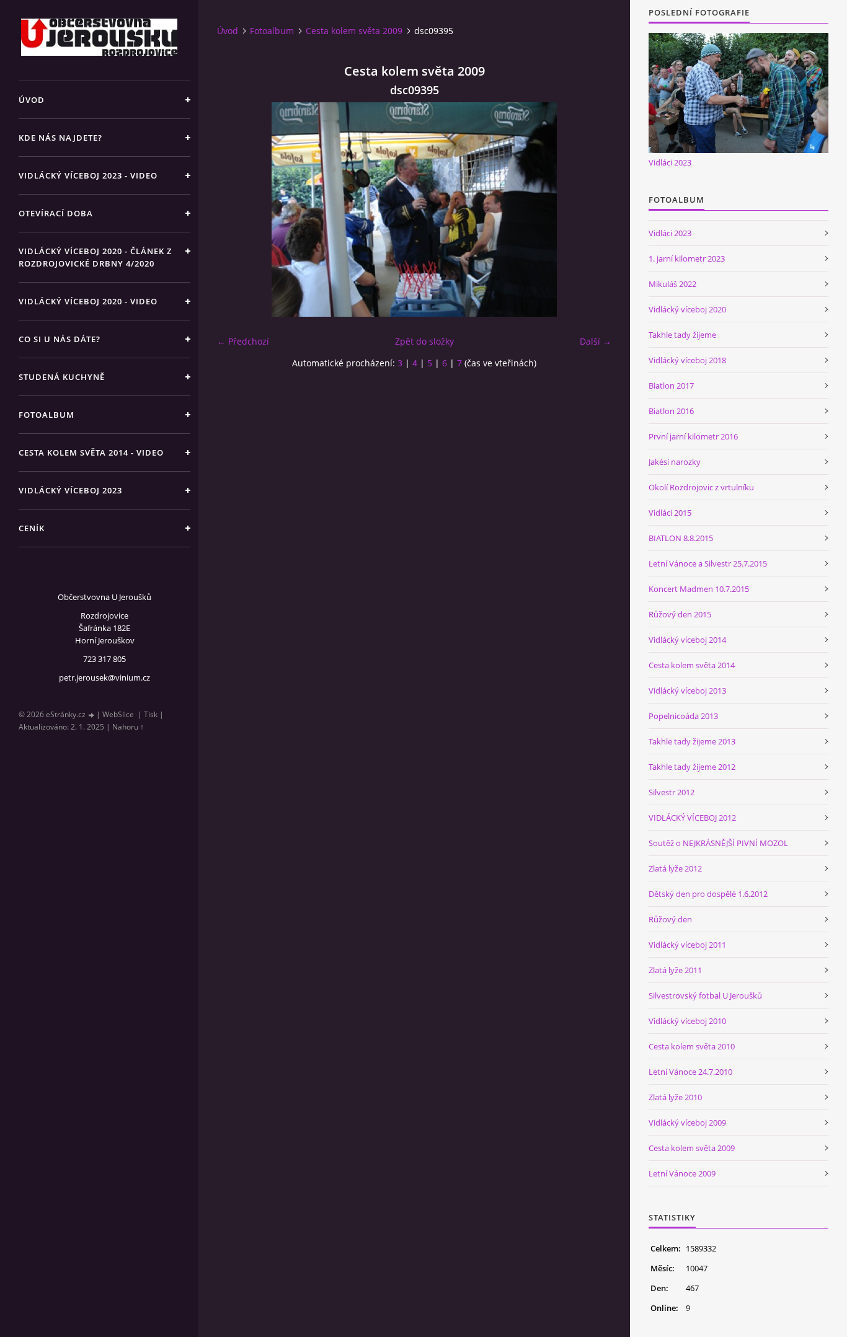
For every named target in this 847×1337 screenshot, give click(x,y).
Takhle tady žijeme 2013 (692, 741)
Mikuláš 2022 (672, 283)
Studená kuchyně (62, 376)
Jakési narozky (675, 461)
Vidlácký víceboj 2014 (687, 639)
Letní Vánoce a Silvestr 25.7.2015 (708, 563)
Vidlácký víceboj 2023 (70, 490)
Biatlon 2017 (671, 385)
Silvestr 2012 (671, 792)
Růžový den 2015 (680, 614)
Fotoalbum (46, 414)
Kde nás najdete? (60, 137)
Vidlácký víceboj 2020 (687, 309)
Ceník (32, 528)
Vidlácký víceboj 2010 (687, 1020)
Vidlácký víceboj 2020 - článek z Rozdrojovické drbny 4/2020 (95, 257)
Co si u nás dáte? (59, 339)
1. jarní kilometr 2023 (687, 258)
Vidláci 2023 (670, 162)
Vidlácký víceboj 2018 (687, 360)
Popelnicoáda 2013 (683, 715)
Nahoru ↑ (128, 726)
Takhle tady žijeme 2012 (692, 766)
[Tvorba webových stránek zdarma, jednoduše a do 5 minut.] (91, 715)
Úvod (32, 99)
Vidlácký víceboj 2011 (687, 944)
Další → (595, 341)
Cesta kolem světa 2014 (692, 665)
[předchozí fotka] (237, 209)
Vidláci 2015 (670, 512)
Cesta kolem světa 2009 (354, 31)
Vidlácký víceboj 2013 (687, 690)
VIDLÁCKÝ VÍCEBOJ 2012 (692, 817)
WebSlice (118, 714)
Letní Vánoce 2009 (682, 1173)
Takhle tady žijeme (682, 334)
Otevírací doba (56, 213)
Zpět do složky (424, 341)
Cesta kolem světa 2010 (692, 1046)
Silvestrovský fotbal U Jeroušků (705, 995)
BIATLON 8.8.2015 (681, 538)
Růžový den (670, 919)
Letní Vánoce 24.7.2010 (690, 1071)
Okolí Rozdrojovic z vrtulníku (701, 487)
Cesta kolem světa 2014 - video (91, 452)
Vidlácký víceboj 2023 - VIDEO (88, 175)
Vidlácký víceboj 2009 (687, 1122)
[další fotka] (591, 209)
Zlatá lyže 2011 (675, 970)
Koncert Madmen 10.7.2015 (699, 588)
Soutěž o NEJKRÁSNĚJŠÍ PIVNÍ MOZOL (718, 843)
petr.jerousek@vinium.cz (104, 677)
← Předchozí (243, 341)
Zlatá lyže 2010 (675, 1097)
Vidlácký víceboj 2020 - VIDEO (88, 301)
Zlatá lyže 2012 (675, 868)
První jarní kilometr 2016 (693, 436)
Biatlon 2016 (671, 411)
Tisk (150, 714)
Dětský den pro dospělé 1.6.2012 (708, 893)
